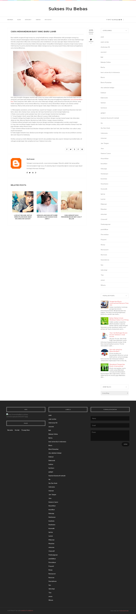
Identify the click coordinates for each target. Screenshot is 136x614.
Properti (103, 239)
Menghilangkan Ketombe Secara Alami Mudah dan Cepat (47, 217)
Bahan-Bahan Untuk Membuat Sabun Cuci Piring (118, 319)
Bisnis (103, 77)
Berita (103, 67)
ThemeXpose (124, 611)
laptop (103, 194)
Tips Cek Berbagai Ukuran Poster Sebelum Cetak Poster (118, 334)
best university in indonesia (110, 72)
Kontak (38, 19)
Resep (103, 245)
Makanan (104, 204)
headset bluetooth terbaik (110, 118)
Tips (102, 275)
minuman (104, 214)
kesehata (104, 179)
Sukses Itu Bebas (68, 8)
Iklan (19, 19)
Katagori (28, 19)
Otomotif (104, 219)
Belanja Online (106, 62)
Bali (102, 57)
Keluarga (104, 169)
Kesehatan (104, 184)
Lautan (103, 199)
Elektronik (104, 98)
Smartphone (105, 260)
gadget (103, 113)
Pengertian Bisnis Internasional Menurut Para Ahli (118, 303)
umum (103, 280)
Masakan (104, 209)
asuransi (103, 52)
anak (102, 37)
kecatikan (104, 163)
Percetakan (105, 234)
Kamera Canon (106, 153)
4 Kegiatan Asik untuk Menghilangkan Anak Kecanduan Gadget (23, 217)
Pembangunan (106, 224)
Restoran (104, 255)
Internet (104, 138)
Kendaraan (104, 174)
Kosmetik (104, 189)
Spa (102, 265)
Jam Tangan (105, 143)
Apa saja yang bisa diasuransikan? (115, 350)
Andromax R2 (105, 47)
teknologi (104, 270)
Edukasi (103, 92)
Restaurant (105, 249)
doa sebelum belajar (107, 87)
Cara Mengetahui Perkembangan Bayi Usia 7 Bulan (71, 217)
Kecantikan (105, 158)
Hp (102, 123)
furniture (104, 108)
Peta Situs (48, 19)
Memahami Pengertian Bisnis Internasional (117, 365)
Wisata (103, 285)
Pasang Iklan (26, 430)
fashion (103, 103)
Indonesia (104, 133)
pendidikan (104, 229)
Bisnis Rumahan (106, 82)
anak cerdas (105, 42)
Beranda (10, 19)
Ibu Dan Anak (105, 128)
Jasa (102, 148)
